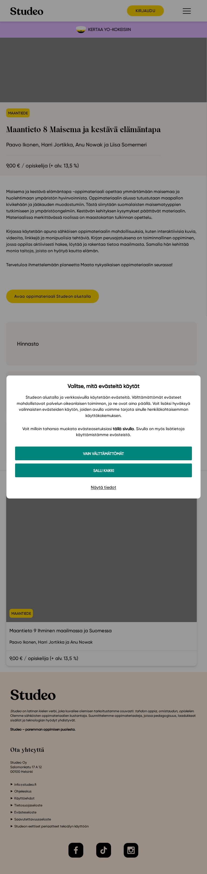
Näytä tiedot (103, 487)
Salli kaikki (103, 470)
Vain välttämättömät (103, 453)
